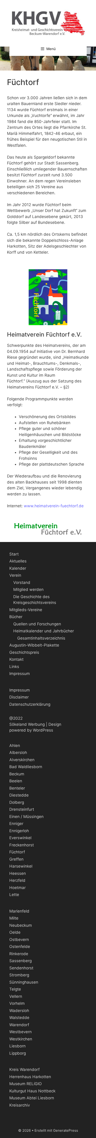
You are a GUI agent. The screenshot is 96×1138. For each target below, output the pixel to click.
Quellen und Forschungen (37, 624)
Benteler (17, 788)
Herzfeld (17, 880)
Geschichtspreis (24, 652)
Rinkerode (18, 953)
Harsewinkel (20, 866)
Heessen (17, 873)
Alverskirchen (21, 759)
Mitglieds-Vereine (25, 609)
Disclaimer (19, 697)
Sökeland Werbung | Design (35, 724)
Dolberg (16, 802)
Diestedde (19, 795)
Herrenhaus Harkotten (30, 1076)
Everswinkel (20, 837)
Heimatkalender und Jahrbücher (43, 631)
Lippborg (17, 1053)
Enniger (16, 823)
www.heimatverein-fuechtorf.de (54, 506)
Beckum (16, 774)
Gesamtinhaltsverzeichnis (41, 638)
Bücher (15, 616)
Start (14, 554)
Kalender (17, 568)
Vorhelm (17, 1003)
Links (14, 666)
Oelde (15, 932)
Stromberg (19, 975)
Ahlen (14, 745)
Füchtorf (17, 852)
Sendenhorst (21, 968)
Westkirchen (20, 1039)
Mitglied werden (28, 589)
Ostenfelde (19, 946)
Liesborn (17, 1046)
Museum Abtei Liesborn (31, 1098)
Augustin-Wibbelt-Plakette (34, 645)
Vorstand (21, 582)
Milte (13, 918)
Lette (14, 894)
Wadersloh (19, 1010)
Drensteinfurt (21, 809)
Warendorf (19, 1024)
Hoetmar (17, 887)
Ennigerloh (19, 830)
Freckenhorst (21, 845)
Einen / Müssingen (26, 816)
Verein (15, 575)
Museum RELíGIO (25, 1083)
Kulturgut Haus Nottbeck (32, 1091)
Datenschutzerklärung (29, 704)
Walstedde (19, 1017)
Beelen (15, 781)
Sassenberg (20, 960)
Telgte (15, 989)
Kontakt (16, 659)
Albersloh (18, 752)
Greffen (16, 859)
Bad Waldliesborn (25, 766)
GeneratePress (65, 1130)
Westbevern (20, 1031)
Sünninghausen (23, 982)
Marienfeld (19, 911)
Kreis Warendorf (24, 1069)
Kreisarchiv (19, 1105)
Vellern (15, 996)
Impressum (19, 673)
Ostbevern (19, 939)
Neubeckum (20, 925)
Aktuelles (18, 561)
